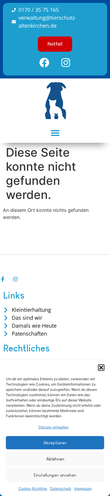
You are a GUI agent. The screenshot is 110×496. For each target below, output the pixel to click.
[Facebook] (44, 63)
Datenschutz (60, 488)
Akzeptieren (55, 442)
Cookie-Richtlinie (32, 488)
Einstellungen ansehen (55, 474)
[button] (101, 368)
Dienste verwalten (54, 427)
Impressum (83, 488)
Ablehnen (55, 458)
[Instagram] (66, 63)
